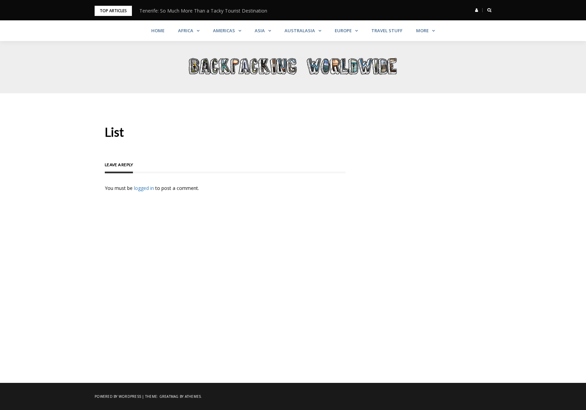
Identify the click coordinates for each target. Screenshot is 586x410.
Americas (224, 30)
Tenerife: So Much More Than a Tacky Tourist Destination (203, 10)
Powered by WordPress (118, 396)
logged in (144, 188)
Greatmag (169, 396)
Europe (343, 30)
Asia (260, 30)
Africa (185, 30)
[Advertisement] (433, 161)
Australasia (300, 30)
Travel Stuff (387, 30)
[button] (476, 10)
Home (157, 30)
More (422, 30)
